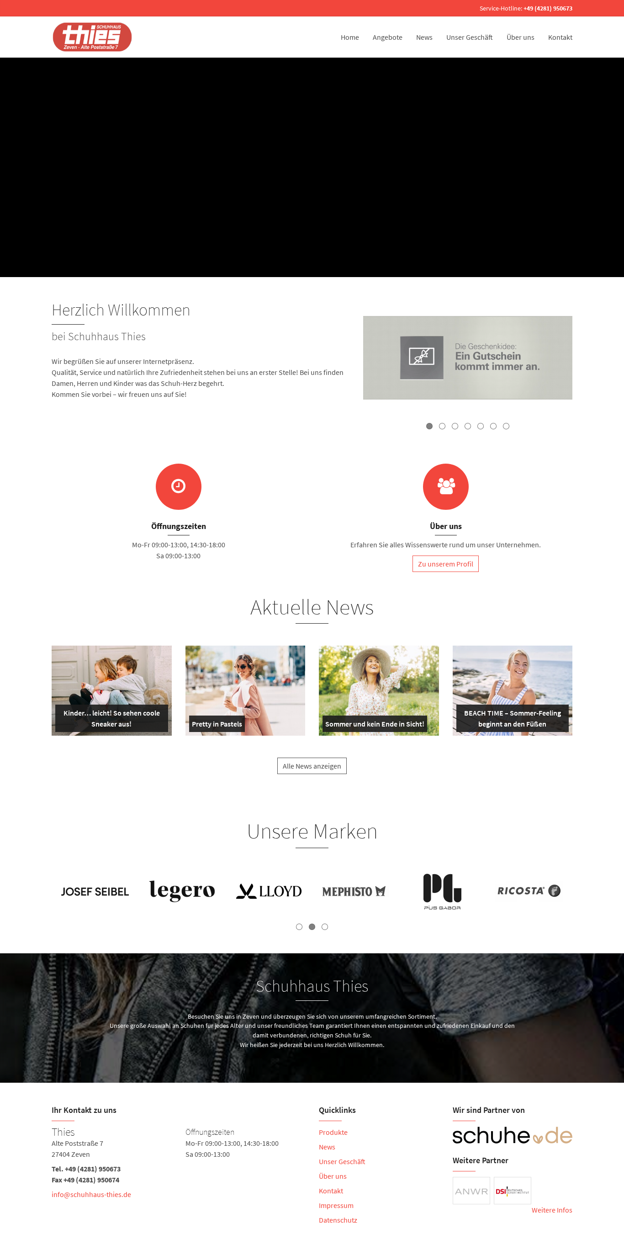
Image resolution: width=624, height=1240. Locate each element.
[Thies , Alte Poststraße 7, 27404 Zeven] (178, 1165)
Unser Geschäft (469, 37)
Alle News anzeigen (312, 765)
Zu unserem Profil (445, 563)
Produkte (333, 1132)
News (424, 37)
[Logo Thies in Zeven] (93, 37)
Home (350, 37)
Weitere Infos (552, 1209)
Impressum (336, 1205)
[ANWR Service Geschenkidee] (467, 359)
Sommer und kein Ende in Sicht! (374, 725)
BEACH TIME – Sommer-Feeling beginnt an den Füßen (512, 720)
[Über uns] (446, 487)
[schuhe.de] (513, 1135)
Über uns (520, 37)
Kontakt (560, 37)
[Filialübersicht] (178, 487)
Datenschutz (338, 1219)
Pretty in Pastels (217, 725)
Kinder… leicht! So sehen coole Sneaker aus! (111, 720)
